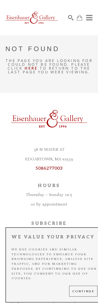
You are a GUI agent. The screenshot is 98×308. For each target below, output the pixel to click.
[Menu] (89, 17)
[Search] (71, 17)
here (31, 68)
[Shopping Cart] (79, 18)
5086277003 (49, 168)
